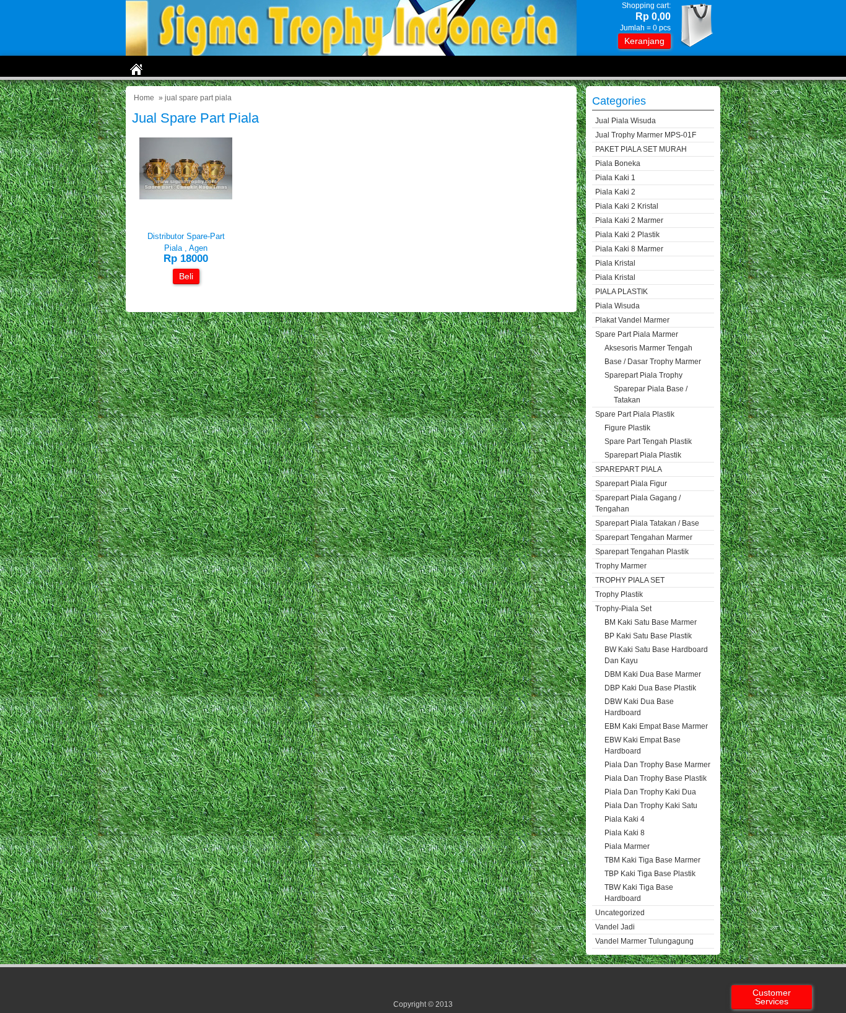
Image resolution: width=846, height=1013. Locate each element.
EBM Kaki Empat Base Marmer (656, 726)
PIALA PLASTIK (621, 291)
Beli (186, 276)
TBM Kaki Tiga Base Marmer (652, 860)
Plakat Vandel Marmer (632, 320)
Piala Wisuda (617, 306)
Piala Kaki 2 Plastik (627, 234)
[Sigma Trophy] (351, 53)
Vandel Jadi (615, 927)
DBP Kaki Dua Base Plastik (650, 688)
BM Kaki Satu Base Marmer (650, 622)
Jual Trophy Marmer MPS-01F (645, 135)
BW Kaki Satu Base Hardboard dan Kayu (656, 655)
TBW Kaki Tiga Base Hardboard (638, 893)
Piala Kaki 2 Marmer (629, 220)
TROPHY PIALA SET (630, 580)
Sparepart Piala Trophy (643, 375)
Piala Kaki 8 (624, 832)
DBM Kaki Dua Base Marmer (652, 674)
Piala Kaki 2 (615, 192)
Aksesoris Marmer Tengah (648, 348)
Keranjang (644, 41)
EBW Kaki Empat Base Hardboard (642, 745)
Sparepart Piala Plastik (642, 455)
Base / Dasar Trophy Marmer (652, 361)
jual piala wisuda (625, 120)
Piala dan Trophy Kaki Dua (650, 792)
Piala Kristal (615, 263)
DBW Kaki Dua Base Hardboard (639, 707)
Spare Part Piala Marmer (636, 334)
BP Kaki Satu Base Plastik (648, 636)
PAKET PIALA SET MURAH (641, 149)
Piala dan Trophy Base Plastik (655, 778)
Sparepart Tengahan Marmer (643, 537)
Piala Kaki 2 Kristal (626, 206)
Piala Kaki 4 (624, 819)
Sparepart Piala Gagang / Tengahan (638, 503)
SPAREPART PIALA (628, 469)
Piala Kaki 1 (615, 177)
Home (144, 97)
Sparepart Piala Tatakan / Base (647, 523)
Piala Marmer (627, 846)
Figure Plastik (627, 428)
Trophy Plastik (619, 594)
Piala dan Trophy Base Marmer (657, 764)
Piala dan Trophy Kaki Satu (650, 805)
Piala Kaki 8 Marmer (629, 249)
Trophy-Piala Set (623, 608)
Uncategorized (620, 912)
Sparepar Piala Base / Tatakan (650, 394)
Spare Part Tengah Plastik (648, 441)
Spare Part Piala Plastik (634, 414)
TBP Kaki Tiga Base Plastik (650, 873)
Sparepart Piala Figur (631, 483)
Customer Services (771, 997)
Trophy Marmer (621, 566)
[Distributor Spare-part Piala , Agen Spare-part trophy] (185, 196)
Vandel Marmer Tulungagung (644, 941)
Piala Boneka (617, 163)
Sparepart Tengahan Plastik (642, 551)
